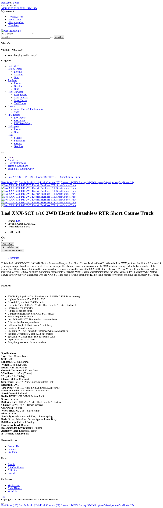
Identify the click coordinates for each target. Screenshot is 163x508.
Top (3, 496)
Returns (11, 449)
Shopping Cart (16, 22)
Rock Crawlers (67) (50, 182)
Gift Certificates (16, 467)
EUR (19, 8)
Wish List (12, 491)
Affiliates (12, 470)
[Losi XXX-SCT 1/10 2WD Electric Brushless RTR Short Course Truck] (38, 185)
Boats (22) (128, 182)
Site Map (12, 452)
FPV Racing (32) (82, 182)
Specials (12, 473)
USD (31, 8)
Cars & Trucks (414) (29, 182)
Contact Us (13, 446)
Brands (11, 464)
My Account (14, 19)
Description (13, 257)
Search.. (59, 37)
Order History (15, 488)
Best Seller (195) (9, 182)
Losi (18, 220)
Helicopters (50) (99, 182)
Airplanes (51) (115, 182)
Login (16, 2)
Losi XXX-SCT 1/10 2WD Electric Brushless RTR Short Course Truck (44, 177)
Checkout (13, 25)
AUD (7, 8)
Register (5, 2)
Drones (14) (67, 182)
